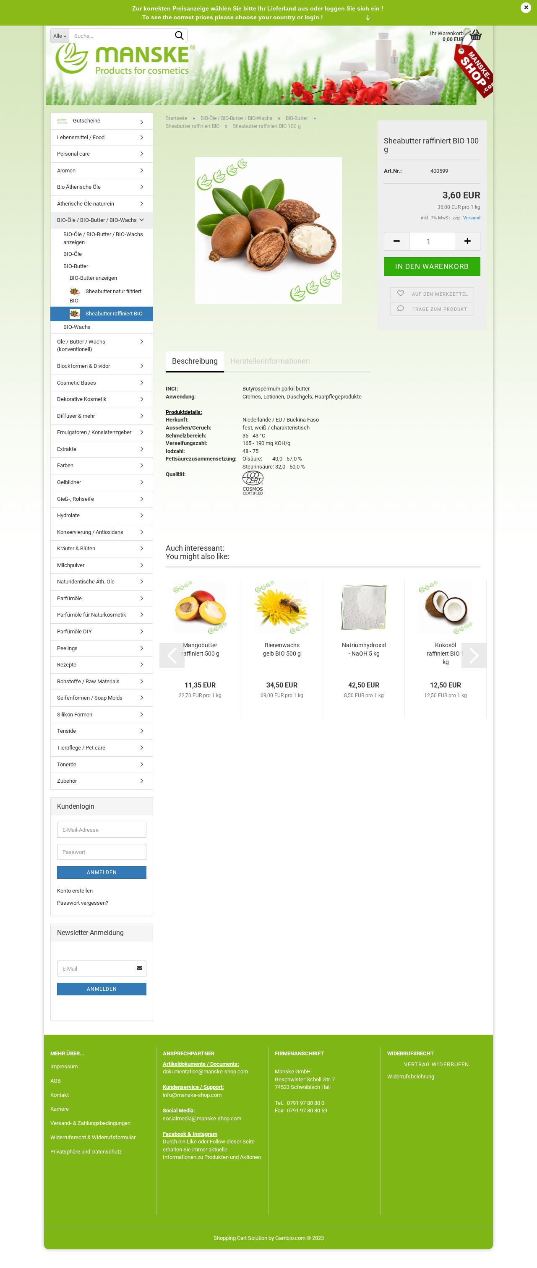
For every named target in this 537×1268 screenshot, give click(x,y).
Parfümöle (69, 598)
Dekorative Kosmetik (82, 399)
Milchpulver (70, 565)
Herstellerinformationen (270, 361)
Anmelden (102, 872)
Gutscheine (86, 120)
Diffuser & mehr (76, 416)
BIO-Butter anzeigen (93, 278)
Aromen (66, 170)
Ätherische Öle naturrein (85, 203)
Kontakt (59, 1095)
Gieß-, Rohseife (75, 499)
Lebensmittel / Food (80, 137)
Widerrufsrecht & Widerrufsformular (93, 1137)
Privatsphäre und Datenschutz (86, 1151)
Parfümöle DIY (74, 631)
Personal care (73, 154)
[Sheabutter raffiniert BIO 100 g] (268, 230)
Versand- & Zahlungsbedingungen (90, 1123)
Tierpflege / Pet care (81, 748)
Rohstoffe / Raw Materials (88, 681)
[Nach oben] (514, 1255)
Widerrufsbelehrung (410, 1076)
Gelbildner (69, 482)
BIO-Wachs (77, 327)
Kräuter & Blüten (76, 548)
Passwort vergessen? (82, 903)
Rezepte (66, 664)
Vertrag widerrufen (436, 1064)
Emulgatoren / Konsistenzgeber (94, 432)
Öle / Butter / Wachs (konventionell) (81, 345)
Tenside (66, 731)
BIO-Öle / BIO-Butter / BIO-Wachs (97, 220)
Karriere (59, 1109)
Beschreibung (195, 361)
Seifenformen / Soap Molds (90, 698)
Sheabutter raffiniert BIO (113, 313)
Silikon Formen (74, 714)
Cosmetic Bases (76, 383)
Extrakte (66, 449)
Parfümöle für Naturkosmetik (91, 615)
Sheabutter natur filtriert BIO (105, 296)
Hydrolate (68, 515)
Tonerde (66, 764)
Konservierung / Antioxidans (90, 532)
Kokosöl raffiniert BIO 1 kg (445, 653)
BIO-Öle (72, 254)
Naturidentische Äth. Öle (86, 581)
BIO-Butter (75, 266)
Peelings (67, 648)
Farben (65, 465)
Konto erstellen (75, 891)
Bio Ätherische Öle (79, 187)
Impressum (64, 1066)
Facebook (174, 1134)
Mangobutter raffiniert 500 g (200, 649)
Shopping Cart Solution (240, 1238)
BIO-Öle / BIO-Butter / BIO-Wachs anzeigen (103, 238)
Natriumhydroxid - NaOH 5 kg (364, 649)
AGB (55, 1081)
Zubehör (67, 781)
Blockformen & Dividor (83, 366)
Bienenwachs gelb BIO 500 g (282, 649)
